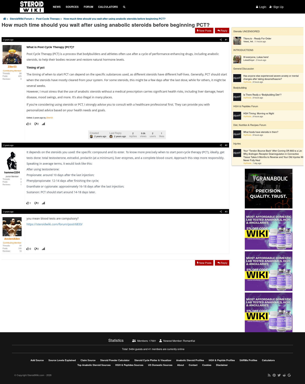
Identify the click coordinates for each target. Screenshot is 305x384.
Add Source (37, 360)
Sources (72, 7)
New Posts (205, 30)
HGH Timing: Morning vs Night (258, 113)
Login (262, 7)
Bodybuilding (240, 87)
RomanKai (189, 341)
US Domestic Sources (160, 365)
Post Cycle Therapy (48, 18)
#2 (226, 145)
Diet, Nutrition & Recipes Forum (249, 125)
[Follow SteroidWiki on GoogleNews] (289, 375)
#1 (226, 39)
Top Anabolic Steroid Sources (94, 365)
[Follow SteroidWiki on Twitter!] (279, 375)
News (57, 7)
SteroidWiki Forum (21, 18)
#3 (226, 211)
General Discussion (243, 68)
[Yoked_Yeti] (237, 40)
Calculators (108, 7)
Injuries (237, 143)
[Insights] (43, 124)
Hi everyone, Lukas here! (256, 57)
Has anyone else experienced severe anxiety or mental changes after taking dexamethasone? (271, 77)
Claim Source (88, 360)
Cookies (206, 365)
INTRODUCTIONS (243, 50)
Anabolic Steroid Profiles (190, 360)
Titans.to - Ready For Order (257, 38)
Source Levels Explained (62, 360)
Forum (88, 7)
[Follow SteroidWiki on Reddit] (284, 375)
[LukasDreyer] (237, 59)
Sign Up (278, 7)
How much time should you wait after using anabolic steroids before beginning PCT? (115, 18)
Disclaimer (222, 365)
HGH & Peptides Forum (245, 106)
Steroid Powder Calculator (115, 360)
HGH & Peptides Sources (129, 365)
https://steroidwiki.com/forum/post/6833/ (55, 224)
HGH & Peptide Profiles (222, 360)
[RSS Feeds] (269, 375)
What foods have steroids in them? (260, 132)
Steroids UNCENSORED (246, 31)
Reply (223, 30)
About (180, 365)
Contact (193, 365)
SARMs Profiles (248, 360)
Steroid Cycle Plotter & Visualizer (152, 360)
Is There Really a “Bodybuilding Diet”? (262, 94)
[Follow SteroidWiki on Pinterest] (274, 375)
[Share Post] (221, 39)
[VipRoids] (237, 77)
